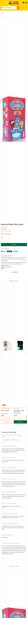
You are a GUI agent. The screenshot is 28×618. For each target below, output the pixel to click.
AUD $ (23, 7)
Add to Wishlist (5, 248)
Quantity (2, 237)
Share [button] (13, 272)
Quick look (7, 418)
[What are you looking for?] (18, 7)
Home (2, 13)
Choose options (7, 421)
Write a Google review (6, 439)
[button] (1, 2)
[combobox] (10, 7)
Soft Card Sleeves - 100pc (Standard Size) (19, 411)
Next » (3, 558)
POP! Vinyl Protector (5, 410)
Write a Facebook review (16, 439)
